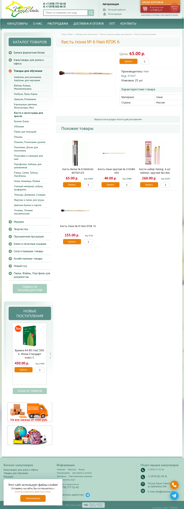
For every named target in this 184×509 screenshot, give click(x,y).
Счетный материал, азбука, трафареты (28, 188)
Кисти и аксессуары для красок (28, 114)
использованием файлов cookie (32, 491)
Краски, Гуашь (21, 121)
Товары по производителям (29, 288)
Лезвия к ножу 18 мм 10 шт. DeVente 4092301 (31, 353)
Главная (61, 469)
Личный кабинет (117, 9)
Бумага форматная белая (29, 52)
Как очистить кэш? (66, 479)
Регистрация (115, 13)
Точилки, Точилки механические (23, 212)
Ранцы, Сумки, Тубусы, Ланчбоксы (26, 174)
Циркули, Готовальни (25, 99)
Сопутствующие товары (28, 251)
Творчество (21, 229)
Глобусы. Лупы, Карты (25, 94)
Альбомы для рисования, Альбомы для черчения (27, 78)
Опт (112, 23)
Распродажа (57, 23)
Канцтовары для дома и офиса (29, 61)
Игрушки (19, 221)
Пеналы (18, 136)
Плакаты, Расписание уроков (29, 142)
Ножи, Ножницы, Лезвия (27, 181)
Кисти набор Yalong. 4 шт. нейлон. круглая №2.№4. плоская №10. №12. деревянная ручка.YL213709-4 (155, 174)
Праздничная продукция (29, 236)
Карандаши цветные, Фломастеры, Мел (25, 106)
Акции (82, 469)
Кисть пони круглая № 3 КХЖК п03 (116, 170)
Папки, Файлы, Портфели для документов (32, 275)
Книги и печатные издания (30, 244)
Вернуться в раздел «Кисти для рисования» (118, 119)
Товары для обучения (28, 71)
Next (51, 356)
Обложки (19, 126)
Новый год (20, 266)
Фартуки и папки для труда (29, 200)
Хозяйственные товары (28, 258)
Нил (146, 71)
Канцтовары (17, 23)
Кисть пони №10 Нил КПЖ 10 (78, 226)
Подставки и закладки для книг (28, 157)
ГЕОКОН (174, 507)
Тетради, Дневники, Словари (29, 194)
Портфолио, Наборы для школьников (28, 166)
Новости (72, 469)
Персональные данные (80, 476)
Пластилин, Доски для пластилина (26, 149)
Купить (128, 61)
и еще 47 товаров (30, 391)
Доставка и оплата (88, 23)
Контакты (128, 23)
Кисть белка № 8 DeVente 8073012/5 (77, 170)
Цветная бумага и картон (28, 205)
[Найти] (90, 12)
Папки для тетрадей (25, 131)
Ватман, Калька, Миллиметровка (22, 87)
